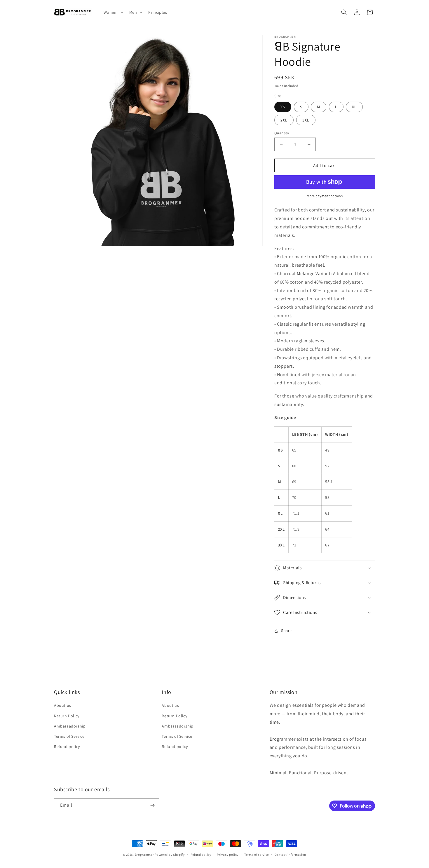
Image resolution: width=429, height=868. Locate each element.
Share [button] (286, 630)
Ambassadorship (70, 726)
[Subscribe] (152, 805)
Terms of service (256, 855)
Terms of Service (69, 736)
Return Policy (66, 715)
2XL (283, 120)
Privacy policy (227, 855)
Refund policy (67, 746)
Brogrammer (144, 855)
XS (282, 107)
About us (62, 705)
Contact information (290, 855)
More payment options (325, 196)
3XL (305, 120)
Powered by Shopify (170, 855)
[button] (113, 12)
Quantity (281, 133)
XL (354, 107)
